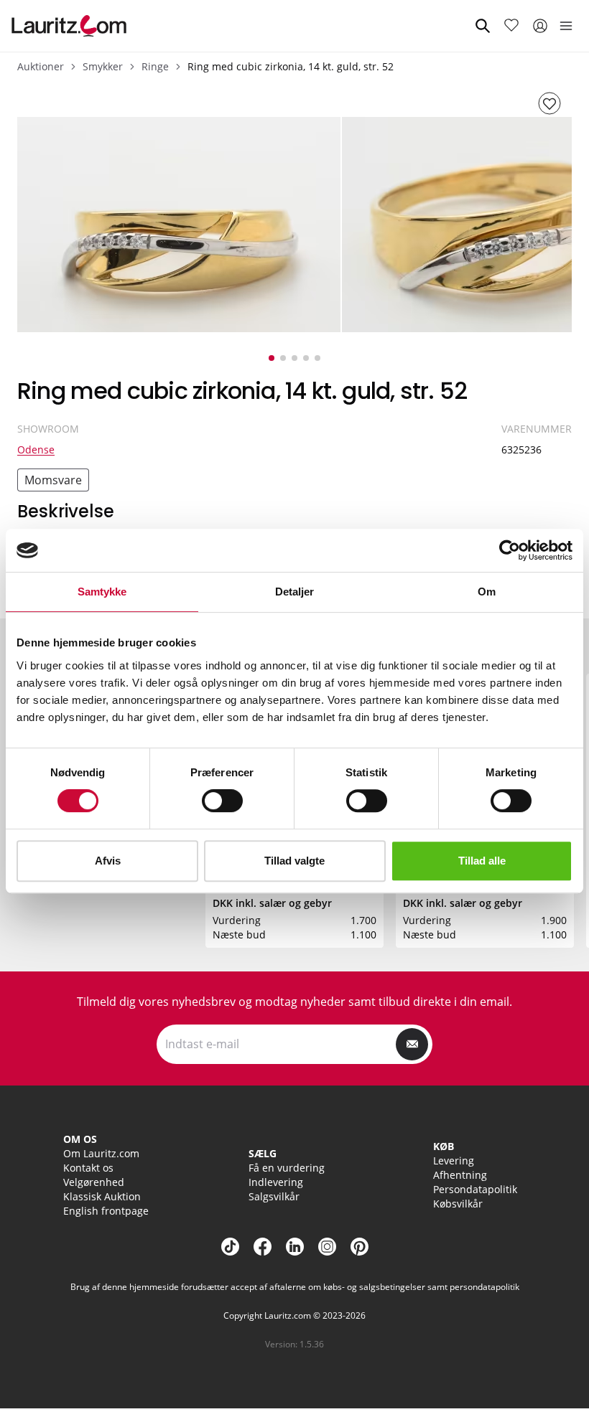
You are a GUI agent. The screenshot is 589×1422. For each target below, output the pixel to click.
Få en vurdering (287, 1167)
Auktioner (40, 66)
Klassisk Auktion (102, 1196)
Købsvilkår (458, 1203)
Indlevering (276, 1182)
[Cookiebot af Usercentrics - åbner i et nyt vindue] (509, 550)
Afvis (108, 860)
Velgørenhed (93, 1182)
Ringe (155, 66)
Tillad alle (482, 860)
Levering (453, 1160)
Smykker (103, 66)
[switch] (222, 800)
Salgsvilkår (274, 1196)
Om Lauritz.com (101, 1153)
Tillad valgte (294, 860)
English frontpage (106, 1211)
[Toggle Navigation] (566, 25)
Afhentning (460, 1175)
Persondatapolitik (475, 1189)
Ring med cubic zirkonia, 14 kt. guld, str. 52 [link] (290, 66)
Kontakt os (88, 1167)
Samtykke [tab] (102, 591)
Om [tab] (487, 591)
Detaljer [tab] (295, 591)
